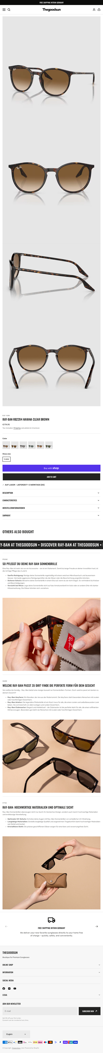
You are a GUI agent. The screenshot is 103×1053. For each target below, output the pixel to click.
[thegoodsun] (51, 10)
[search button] (8, 9)
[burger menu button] (4, 9)
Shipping (16, 428)
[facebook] (4, 988)
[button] (98, 9)
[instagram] (9, 988)
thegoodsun (16, 1048)
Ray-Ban (6, 415)
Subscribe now (88, 1011)
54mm (7, 460)
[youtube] (15, 988)
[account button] (94, 9)
